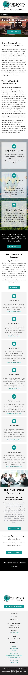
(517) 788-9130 (14, 633)
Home (14, 646)
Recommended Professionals (14, 655)
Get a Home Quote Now (14, 362)
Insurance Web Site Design (7, 671)
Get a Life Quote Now (14, 389)
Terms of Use (14, 662)
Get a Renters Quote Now (14, 413)
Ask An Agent (14, 648)
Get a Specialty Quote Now (14, 466)
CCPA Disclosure (23, 671)
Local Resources (14, 653)
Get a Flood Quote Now (14, 440)
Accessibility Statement (14, 658)
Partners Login (14, 672)
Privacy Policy (14, 660)
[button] (14, 32)
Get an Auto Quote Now (14, 311)
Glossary (14, 651)
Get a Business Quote (14, 336)
